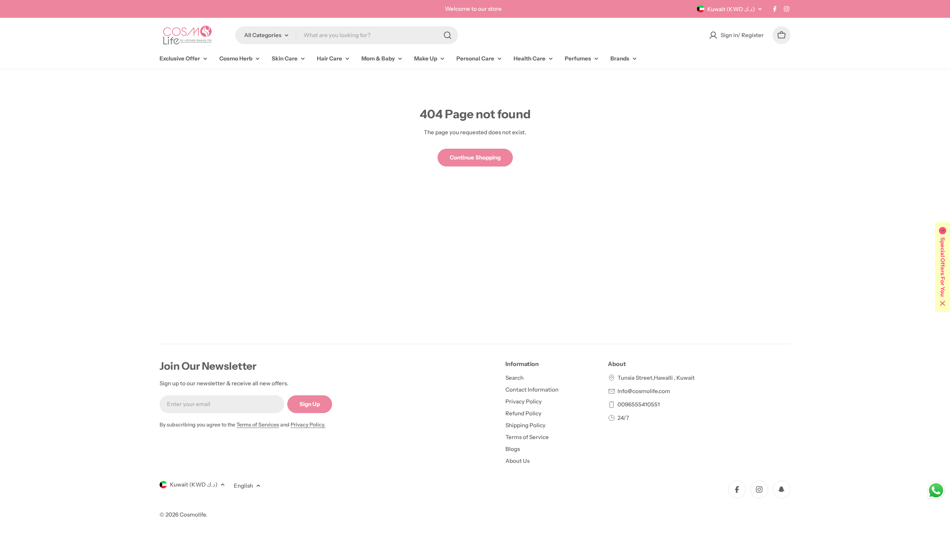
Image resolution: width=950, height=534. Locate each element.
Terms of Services (257, 424)
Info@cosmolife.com (644, 391)
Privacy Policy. (308, 424)
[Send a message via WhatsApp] (936, 490)
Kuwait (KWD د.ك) (731, 9)
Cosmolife (193, 514)
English (243, 485)
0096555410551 (639, 404)
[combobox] (346, 35)
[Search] (447, 35)
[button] (942, 267)
